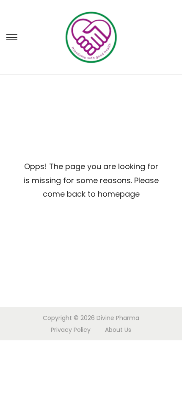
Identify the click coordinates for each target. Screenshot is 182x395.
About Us (118, 329)
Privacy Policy (71, 329)
